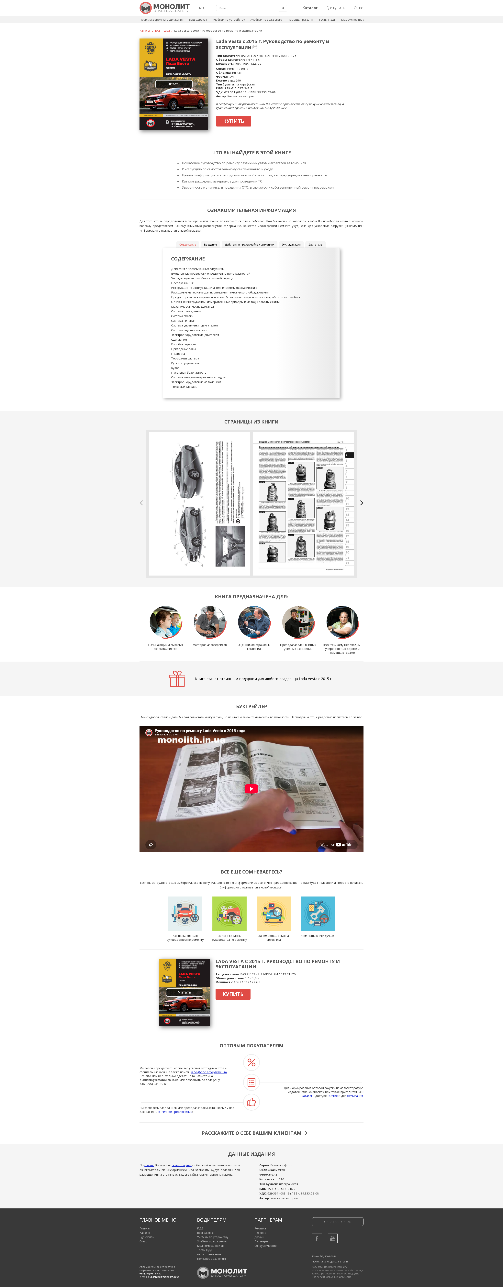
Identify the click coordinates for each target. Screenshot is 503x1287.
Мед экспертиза (352, 19)
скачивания (355, 1096)
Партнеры (261, 1241)
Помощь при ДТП (300, 19)
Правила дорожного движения (162, 19)
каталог (307, 1096)
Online (333, 1096)
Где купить (336, 7)
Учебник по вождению (266, 19)
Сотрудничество (265, 1246)
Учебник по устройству (228, 19)
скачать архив (182, 1165)
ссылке (149, 1165)
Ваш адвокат (198, 19)
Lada (166, 30)
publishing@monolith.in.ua (159, 1080)
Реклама (260, 1228)
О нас (358, 7)
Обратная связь (337, 1222)
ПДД (200, 1228)
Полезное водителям (211, 1258)
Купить (233, 121)
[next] (361, 503)
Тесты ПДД (327, 19)
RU (201, 8)
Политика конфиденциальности (330, 1261)
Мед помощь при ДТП (212, 1246)
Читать (174, 84)
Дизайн (259, 1237)
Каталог (145, 30)
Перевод (260, 1233)
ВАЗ (157, 30)
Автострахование (209, 1254)
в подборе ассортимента (209, 1072)
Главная (145, 1228)
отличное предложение (175, 1112)
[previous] (142, 503)
